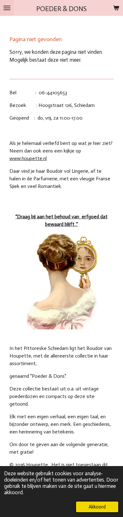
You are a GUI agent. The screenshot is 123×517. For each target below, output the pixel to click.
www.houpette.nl (28, 158)
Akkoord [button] (97, 507)
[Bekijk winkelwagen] (116, 8)
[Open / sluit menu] (7, 8)
